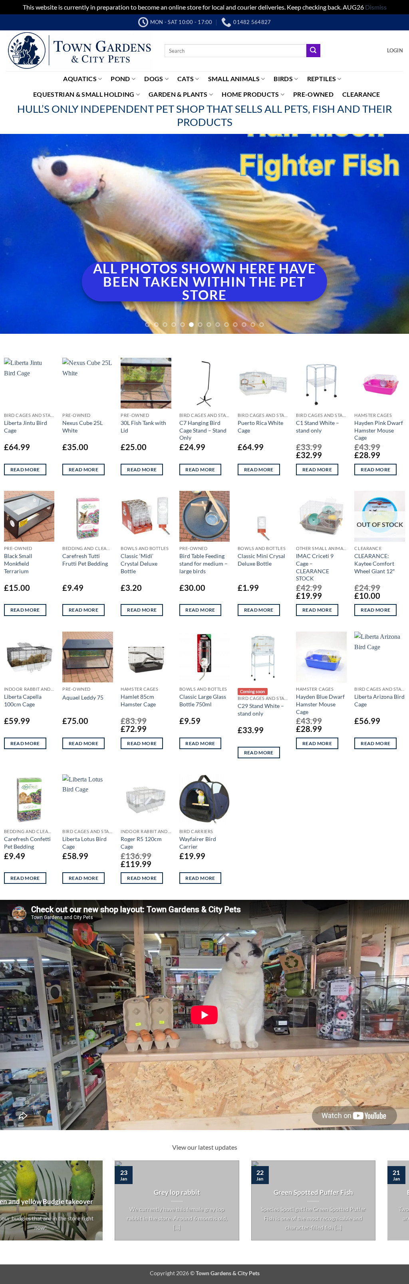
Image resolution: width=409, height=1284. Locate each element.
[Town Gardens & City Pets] (79, 51)
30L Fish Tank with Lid (143, 426)
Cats (185, 78)
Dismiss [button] (376, 7)
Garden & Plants (178, 94)
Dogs (153, 78)
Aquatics (80, 78)
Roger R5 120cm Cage (141, 842)
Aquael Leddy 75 (82, 697)
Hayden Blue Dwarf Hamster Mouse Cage (320, 704)
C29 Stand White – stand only (261, 709)
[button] (395, 50)
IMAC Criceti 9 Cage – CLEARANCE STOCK (315, 567)
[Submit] (313, 51)
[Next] (390, 234)
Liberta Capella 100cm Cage (23, 700)
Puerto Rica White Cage (260, 426)
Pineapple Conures (358, 1192)
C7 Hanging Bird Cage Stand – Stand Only (202, 430)
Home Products (250, 94)
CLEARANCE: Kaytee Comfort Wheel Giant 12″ (374, 563)
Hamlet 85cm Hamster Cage (138, 700)
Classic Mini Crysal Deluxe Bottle (261, 559)
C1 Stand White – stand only (317, 426)
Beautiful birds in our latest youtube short (85, 1216)
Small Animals (234, 78)
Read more (25, 469)
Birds (283, 78)
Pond (120, 78)
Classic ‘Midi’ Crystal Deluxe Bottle (139, 563)
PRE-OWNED (313, 94)
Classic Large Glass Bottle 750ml (202, 700)
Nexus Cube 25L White (82, 426)
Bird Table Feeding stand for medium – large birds (203, 563)
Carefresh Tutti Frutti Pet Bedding (85, 559)
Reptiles (321, 78)
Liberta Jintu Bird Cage (25, 426)
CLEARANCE (361, 94)
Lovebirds (221, 1202)
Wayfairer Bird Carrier (197, 842)
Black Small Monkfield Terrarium (18, 563)
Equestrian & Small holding (83, 94)
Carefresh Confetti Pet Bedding (27, 842)
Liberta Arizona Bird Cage (379, 700)
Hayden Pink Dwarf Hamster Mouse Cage (378, 430)
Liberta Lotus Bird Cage (84, 842)
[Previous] (18, 234)
